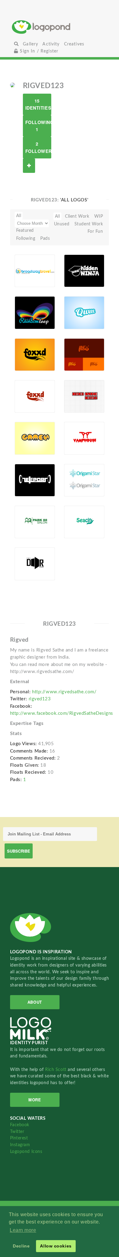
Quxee (74, 309)
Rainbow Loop (27, 306)
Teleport (26, 476)
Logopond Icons (26, 1151)
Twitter (17, 1131)
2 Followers (38, 147)
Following (25, 238)
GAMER (26, 434)
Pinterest (19, 1138)
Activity (51, 44)
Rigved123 (28, 280)
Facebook (19, 1125)
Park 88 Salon (26, 516)
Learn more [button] (23, 1230)
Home (59, 27)
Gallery (30, 44)
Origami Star (75, 474)
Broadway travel (28, 264)
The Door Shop (27, 558)
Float (46, 270)
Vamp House (74, 432)
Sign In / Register (38, 51)
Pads (45, 238)
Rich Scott (56, 1069)
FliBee (73, 350)
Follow (29, 165)
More (34, 1100)
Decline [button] (21, 1245)
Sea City (75, 518)
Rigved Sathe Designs (75, 388)
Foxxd (24, 350)
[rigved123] (12, 84)
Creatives (74, 44)
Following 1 (38, 125)
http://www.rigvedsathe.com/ (64, 692)
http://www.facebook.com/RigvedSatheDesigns (62, 713)
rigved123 (40, 699)
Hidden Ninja (74, 264)
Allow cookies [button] (55, 1245)
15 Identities (38, 104)
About (34, 1002)
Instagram (20, 1144)
